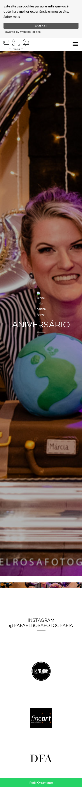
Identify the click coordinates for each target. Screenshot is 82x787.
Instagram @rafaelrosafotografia (41, 623)
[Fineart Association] (41, 718)
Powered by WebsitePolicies (22, 31)
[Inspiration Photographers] (41, 670)
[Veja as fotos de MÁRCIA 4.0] (41, 585)
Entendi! (41, 26)
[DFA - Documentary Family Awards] (41, 758)
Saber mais (11, 16)
